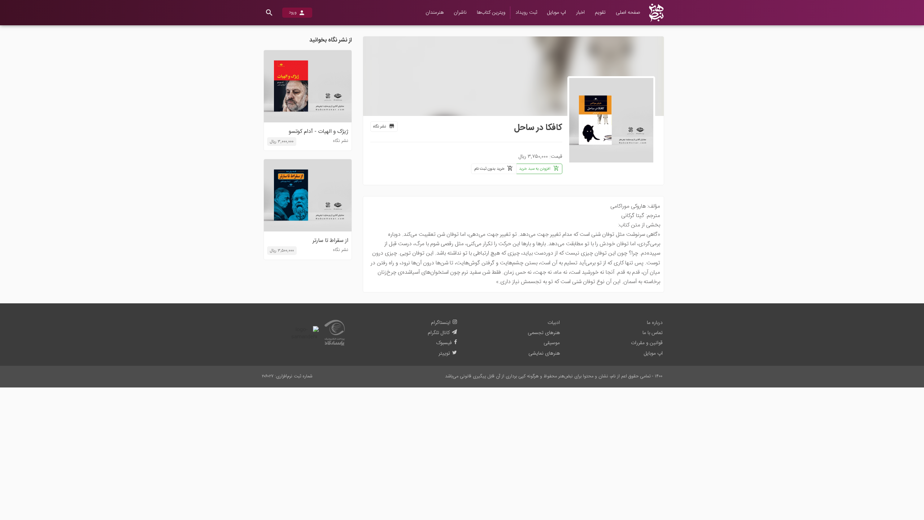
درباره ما (655, 322)
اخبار (580, 12)
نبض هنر (659, 5)
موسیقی (552, 343)
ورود (293, 12)
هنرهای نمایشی (544, 353)
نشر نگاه (379, 126)
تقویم (600, 12)
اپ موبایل (556, 12)
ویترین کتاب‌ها (491, 12)
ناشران (460, 12)
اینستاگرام (440, 322)
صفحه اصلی (628, 12)
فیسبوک (444, 343)
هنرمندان (435, 12)
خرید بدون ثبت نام (489, 168)
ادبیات (554, 322)
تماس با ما (652, 333)
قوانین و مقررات (647, 343)
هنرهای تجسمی (544, 333)
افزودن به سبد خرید (534, 168)
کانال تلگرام (439, 333)
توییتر (444, 353)
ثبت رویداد (526, 12)
